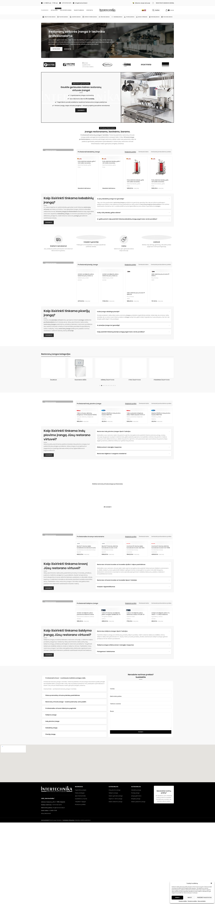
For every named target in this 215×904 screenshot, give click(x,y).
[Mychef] (165, 65)
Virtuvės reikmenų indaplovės (85, 417)
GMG (128, 298)
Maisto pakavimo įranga (138, 801)
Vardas (112, 689)
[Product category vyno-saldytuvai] (134, 370)
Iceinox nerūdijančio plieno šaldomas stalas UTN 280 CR (135, 613)
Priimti (177, 897)
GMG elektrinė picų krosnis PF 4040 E (160, 275)
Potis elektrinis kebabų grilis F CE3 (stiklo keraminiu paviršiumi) (111, 162)
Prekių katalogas (79, 793)
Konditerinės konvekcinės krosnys (86, 550)
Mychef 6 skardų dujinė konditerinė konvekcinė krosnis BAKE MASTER (86, 547)
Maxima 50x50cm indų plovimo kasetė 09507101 (111, 414)
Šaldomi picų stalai (83, 278)
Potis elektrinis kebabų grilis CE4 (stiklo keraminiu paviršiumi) (135, 181)
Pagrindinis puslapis (80, 790)
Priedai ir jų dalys (106, 417)
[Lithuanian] (143, 10)
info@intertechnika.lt (58, 808)
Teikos (78, 419)
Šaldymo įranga (113, 793)
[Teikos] (126, 65)
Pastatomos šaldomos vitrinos (85, 616)
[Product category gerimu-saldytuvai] (107, 370)
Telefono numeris (115, 704)
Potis (79, 167)
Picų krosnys (130, 296)
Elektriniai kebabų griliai (84, 165)
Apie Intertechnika (80, 796)
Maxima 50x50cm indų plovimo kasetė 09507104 (161, 414)
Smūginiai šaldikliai (107, 616)
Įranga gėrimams (136, 796)
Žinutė (112, 711)
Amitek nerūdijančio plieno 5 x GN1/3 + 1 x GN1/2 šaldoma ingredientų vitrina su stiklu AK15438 (161, 615)
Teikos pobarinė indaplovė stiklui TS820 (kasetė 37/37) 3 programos (136, 414)
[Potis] (88, 65)
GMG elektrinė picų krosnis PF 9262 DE (136, 293)
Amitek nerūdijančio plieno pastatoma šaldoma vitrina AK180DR (85, 614)
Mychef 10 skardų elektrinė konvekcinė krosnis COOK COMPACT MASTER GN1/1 (110, 547)
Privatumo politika (192, 901)
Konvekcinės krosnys (107, 550)
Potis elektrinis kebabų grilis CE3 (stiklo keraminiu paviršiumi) (159, 181)
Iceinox (104, 619)
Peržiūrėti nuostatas (204, 897)
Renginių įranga (135, 799)
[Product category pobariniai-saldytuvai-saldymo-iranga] (161, 370)
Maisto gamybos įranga (116, 796)
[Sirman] (107, 65)
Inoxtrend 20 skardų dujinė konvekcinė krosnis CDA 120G (135, 547)
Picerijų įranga (135, 793)
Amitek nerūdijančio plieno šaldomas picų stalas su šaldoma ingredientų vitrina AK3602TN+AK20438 (86, 276)
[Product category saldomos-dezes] (80, 370)
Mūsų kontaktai (202, 901)
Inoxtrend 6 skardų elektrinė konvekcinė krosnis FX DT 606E (161, 547)
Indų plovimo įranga (114, 790)
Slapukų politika (183, 901)
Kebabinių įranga (136, 790)
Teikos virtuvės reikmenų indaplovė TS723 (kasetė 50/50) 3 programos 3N (87, 414)
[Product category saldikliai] (53, 370)
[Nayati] (68, 65)
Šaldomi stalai (131, 616)
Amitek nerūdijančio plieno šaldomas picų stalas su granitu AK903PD (110, 275)
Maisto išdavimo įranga (115, 801)
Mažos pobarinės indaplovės (135, 417)
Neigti (190, 897)
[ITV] (49, 65)
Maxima (104, 419)
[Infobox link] (65, 3)
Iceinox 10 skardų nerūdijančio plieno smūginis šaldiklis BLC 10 (111, 613)
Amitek (80, 280)
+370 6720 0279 (57, 805)
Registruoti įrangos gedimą (165, 3)
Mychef (79, 552)
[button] (211, 883)
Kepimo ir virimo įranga (115, 799)
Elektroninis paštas (116, 696)
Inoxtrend (129, 552)
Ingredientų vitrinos (157, 616)
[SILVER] (146, 65)
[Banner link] (58, 150)
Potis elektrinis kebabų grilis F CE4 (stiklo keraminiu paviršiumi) (87, 162)
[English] (145, 10)
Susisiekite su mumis (81, 799)
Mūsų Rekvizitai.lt (46, 813)
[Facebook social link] (153, 3)
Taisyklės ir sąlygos (80, 801)
